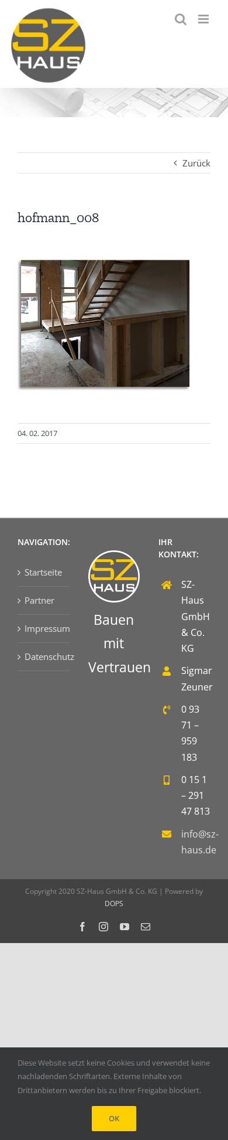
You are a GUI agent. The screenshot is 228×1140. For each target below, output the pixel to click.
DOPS (114, 903)
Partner (39, 600)
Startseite (43, 572)
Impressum (44, 628)
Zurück (196, 163)
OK (114, 1118)
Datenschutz (44, 656)
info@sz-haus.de (195, 842)
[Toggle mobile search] (180, 19)
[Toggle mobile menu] (204, 19)
